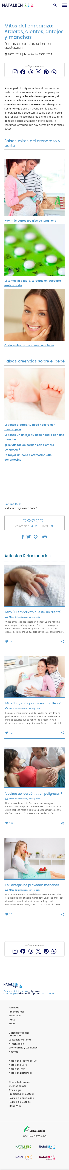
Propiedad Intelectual (21, 1094)
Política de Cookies (20, 1102)
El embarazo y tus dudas (23, 1048)
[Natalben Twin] (22, 1157)
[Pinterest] (46, 71)
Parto (12, 1020)
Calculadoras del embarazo (19, 1034)
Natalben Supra (18, 1065)
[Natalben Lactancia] (46, 1157)
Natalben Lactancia (20, 1073)
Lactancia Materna (20, 1040)
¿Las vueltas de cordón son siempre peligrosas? (29, 447)
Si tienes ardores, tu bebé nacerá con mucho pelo (29, 427)
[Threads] (30, 71)
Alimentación (16, 1044)
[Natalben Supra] (46, 1147)
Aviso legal (15, 1090)
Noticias (13, 1052)
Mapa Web (15, 1106)
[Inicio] (18, 5)
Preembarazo (16, 1012)
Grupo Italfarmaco (19, 1082)
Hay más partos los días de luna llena (30, 221)
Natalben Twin (17, 1069)
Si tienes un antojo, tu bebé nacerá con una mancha (34, 437)
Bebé (12, 1024)
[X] (38, 71)
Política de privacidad (21, 1098)
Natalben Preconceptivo (23, 1061)
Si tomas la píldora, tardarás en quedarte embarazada (32, 283)
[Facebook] (22, 71)
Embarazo (15, 1016)
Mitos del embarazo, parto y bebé (24, 617)
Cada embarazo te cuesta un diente (29, 345)
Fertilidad (14, 1008)
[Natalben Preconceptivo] (22, 1147)
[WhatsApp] (53, 71)
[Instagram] (15, 71)
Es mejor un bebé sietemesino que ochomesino (27, 457)
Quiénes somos (17, 1086)
